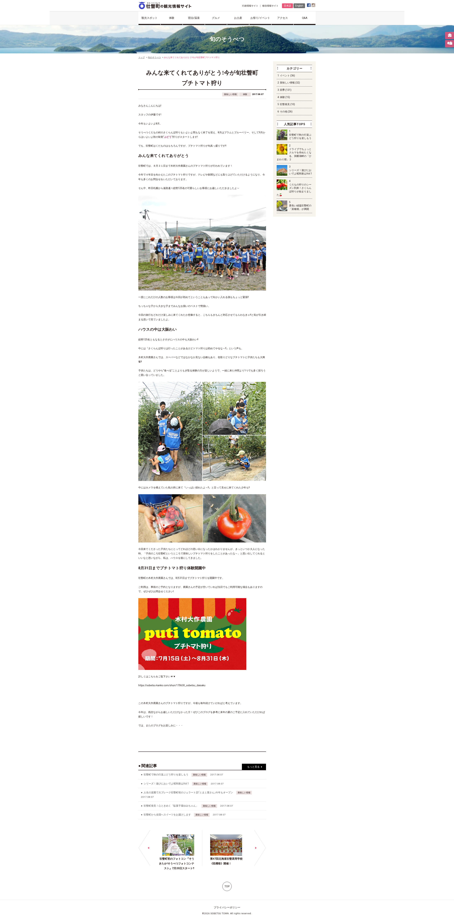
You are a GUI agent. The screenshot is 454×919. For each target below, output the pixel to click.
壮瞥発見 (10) (287, 104)
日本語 (287, 5)
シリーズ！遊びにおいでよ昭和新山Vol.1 (166, 783)
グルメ (216, 18)
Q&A (304, 18)
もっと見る (253, 766)
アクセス (282, 18)
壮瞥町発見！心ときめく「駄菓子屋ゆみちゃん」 (171, 805)
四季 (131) (285, 89)
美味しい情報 (230, 94)
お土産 (238, 18)
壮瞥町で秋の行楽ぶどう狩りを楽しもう (166, 774)
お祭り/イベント (260, 18)
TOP (227, 886)
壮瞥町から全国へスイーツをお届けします (167, 814)
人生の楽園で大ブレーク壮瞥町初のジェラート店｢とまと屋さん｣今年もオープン (188, 792)
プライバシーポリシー (227, 907)
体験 (171, 18)
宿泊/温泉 (194, 18)
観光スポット (149, 18)
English (299, 5)
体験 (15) (285, 97)
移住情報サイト (270, 5)
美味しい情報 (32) (290, 82)
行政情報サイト (250, 5)
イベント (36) (287, 75)
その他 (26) (286, 111)
